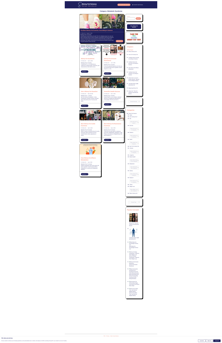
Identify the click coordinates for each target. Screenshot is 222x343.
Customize (202, 340)
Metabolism (131, 163)
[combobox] (134, 101)
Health (130, 139)
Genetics (131, 132)
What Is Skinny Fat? (132, 51)
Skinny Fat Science (89, 4)
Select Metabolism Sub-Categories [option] (133, 167)
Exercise (131, 125)
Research (131, 177)
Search (128, 16)
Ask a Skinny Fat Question (89, 91)
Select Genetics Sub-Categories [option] (133, 136)
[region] (111, 339)
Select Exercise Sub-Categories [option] (133, 129)
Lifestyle (131, 148)
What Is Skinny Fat (133, 193)
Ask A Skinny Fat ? (133, 116)
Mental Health (132, 156)
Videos (130, 184)
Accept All (217, 340)
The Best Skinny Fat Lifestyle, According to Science (133, 73)
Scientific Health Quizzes (112, 91)
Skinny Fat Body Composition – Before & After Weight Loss (134, 257)
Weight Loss (132, 186)
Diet (130, 118)
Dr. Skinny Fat (83, 33)
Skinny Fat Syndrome (87, 58)
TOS (104, 336)
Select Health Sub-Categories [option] (133, 143)
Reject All (209, 340)
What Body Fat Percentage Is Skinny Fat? (133, 248)
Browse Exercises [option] (133, 101)
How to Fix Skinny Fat (133, 54)
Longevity (131, 155)
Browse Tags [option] (133, 202)
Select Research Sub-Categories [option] (134, 181)
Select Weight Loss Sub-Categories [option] (133, 190)
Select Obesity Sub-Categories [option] (133, 174)
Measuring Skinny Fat (133, 88)
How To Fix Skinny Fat (134, 146)
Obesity (131, 170)
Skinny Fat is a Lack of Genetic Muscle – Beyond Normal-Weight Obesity (133, 79)
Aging (130, 115)
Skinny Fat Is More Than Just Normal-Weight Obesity (133, 294)
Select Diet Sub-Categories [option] (133, 122)
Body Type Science (114, 336)
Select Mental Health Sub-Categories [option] (134, 160)
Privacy (107, 336)
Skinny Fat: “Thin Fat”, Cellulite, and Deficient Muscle (133, 92)
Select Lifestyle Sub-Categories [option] (133, 152)
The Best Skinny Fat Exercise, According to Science (96, 30)
